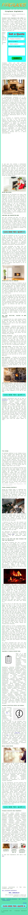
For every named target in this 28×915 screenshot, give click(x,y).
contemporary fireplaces (8, 670)
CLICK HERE (11, 534)
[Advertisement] (14, 148)
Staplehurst (5, 399)
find (7, 813)
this (7, 712)
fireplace (14, 19)
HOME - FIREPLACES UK (14, 892)
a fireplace (14, 836)
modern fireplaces (18, 682)
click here (17, 732)
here (7, 735)
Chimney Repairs (6, 900)
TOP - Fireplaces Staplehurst (9, 890)
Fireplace (4, 398)
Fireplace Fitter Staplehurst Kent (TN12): (13, 18)
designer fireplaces (14, 669)
